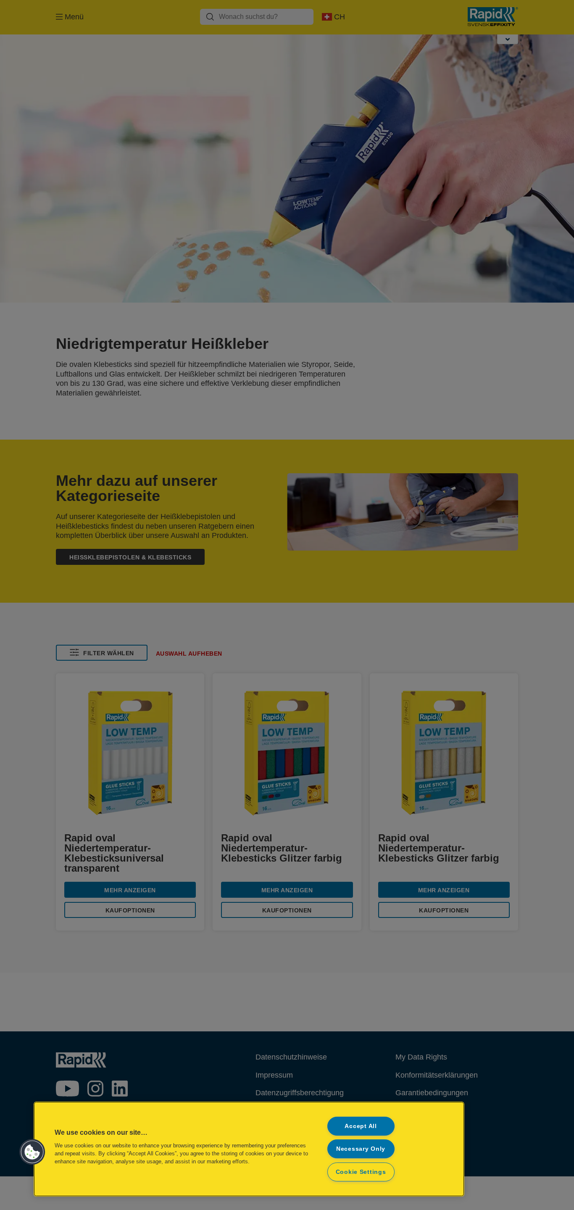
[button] (32, 1152)
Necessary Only (360, 1148)
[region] (249, 1149)
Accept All (361, 1126)
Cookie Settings (361, 1171)
